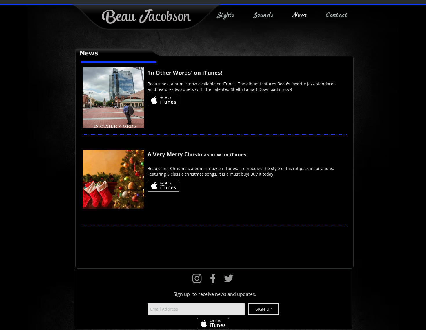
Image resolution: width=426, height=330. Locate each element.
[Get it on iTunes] (163, 100)
